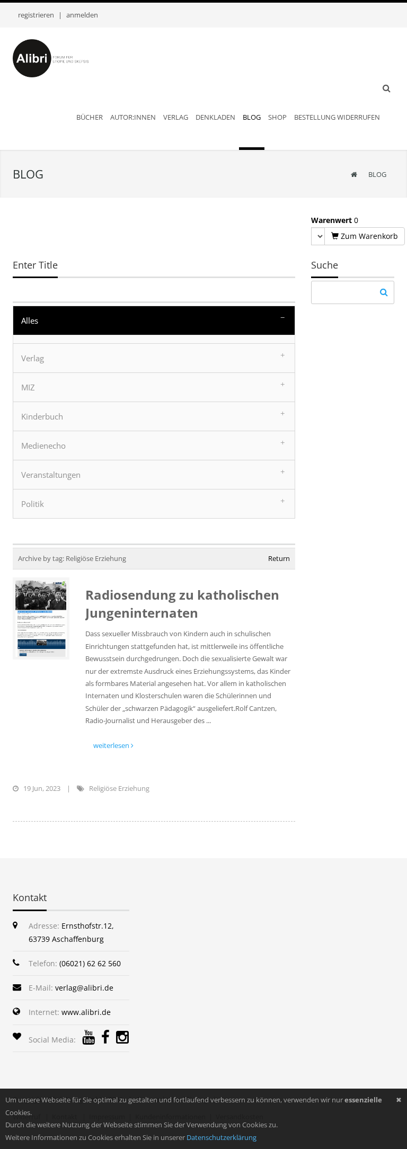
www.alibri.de (86, 1012)
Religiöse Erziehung (119, 788)
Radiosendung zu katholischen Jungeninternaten (182, 603)
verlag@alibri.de (84, 988)
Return (279, 558)
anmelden (82, 15)
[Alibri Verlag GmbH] (60, 57)
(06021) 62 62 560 (90, 963)
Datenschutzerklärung (221, 1137)
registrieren (36, 15)
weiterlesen (112, 745)
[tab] (154, 320)
